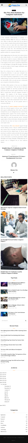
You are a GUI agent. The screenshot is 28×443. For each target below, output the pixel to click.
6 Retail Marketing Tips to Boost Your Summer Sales (16, 298)
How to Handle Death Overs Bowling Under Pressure (13, 335)
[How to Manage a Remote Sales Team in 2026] (4, 306)
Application (3, 414)
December (7, 386)
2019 (3, 405)
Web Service (3, 431)
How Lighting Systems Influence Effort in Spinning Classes (16, 283)
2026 (3, 372)
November (7, 388)
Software (3, 427)
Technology (3, 429)
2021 (3, 382)
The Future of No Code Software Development (11, 349)
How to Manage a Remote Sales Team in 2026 (11, 344)
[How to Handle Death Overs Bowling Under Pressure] (4, 291)
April (6, 396)
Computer (14, 10)
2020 (3, 384)
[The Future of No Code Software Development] (4, 314)
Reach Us (14, 1)
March (6, 397)
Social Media (3, 425)
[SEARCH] (25, 320)
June (6, 392)
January (6, 401)
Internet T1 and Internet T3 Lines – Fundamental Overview (14, 157)
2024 (3, 376)
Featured (3, 419)
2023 (3, 378)
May (5, 394)
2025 (3, 374)
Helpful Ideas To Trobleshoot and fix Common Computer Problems (14, 149)
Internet (2, 421)
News (2, 423)
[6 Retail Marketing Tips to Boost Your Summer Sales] (4, 299)
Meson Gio (7, 16)
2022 (3, 380)
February (6, 399)
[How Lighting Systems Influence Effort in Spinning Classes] (4, 284)
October (6, 390)
